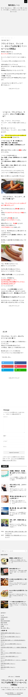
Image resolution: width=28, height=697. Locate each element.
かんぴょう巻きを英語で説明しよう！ (10, 656)
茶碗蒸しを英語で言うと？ (16, 558)
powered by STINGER (16, 694)
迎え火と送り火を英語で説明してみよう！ (11, 636)
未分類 (2, 619)
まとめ (2, 615)
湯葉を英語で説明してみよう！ (8, 667)
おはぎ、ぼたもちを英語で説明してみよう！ (11, 643)
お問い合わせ (11, 676)
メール (5, 441)
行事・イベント (4, 624)
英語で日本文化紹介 (5, 620)
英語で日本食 (4, 622)
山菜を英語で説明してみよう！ (8, 663)
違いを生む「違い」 (6, 357)
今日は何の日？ (4, 617)
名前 (4, 435)
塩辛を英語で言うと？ (15, 568)
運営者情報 (17, 676)
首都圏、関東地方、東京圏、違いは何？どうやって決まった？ (18, 473)
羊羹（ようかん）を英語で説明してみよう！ (11, 652)
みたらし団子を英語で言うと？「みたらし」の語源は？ (14, 660)
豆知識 (2, 626)
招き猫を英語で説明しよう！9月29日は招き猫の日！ (13, 640)
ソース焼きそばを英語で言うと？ (17, 601)
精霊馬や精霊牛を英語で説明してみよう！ (11, 633)
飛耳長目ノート (14, 5)
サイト (4, 446)
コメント (5, 416)
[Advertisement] (14, 24)
